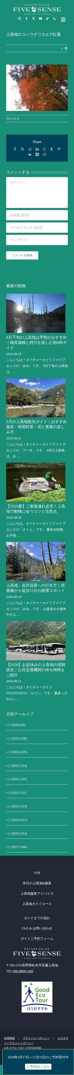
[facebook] (26, 18)
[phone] (54, 18)
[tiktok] (47, 18)
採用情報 (9, 1038)
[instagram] (19, 18)
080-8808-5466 (23, 971)
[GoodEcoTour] (37, 983)
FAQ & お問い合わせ (37, 928)
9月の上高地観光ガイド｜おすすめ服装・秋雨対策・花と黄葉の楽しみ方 (36, 426)
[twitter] (33, 18)
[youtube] (40, 18)
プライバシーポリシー (36, 1038)
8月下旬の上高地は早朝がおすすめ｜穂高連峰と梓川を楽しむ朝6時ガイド (36, 342)
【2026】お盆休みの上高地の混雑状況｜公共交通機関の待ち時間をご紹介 (35, 670)
